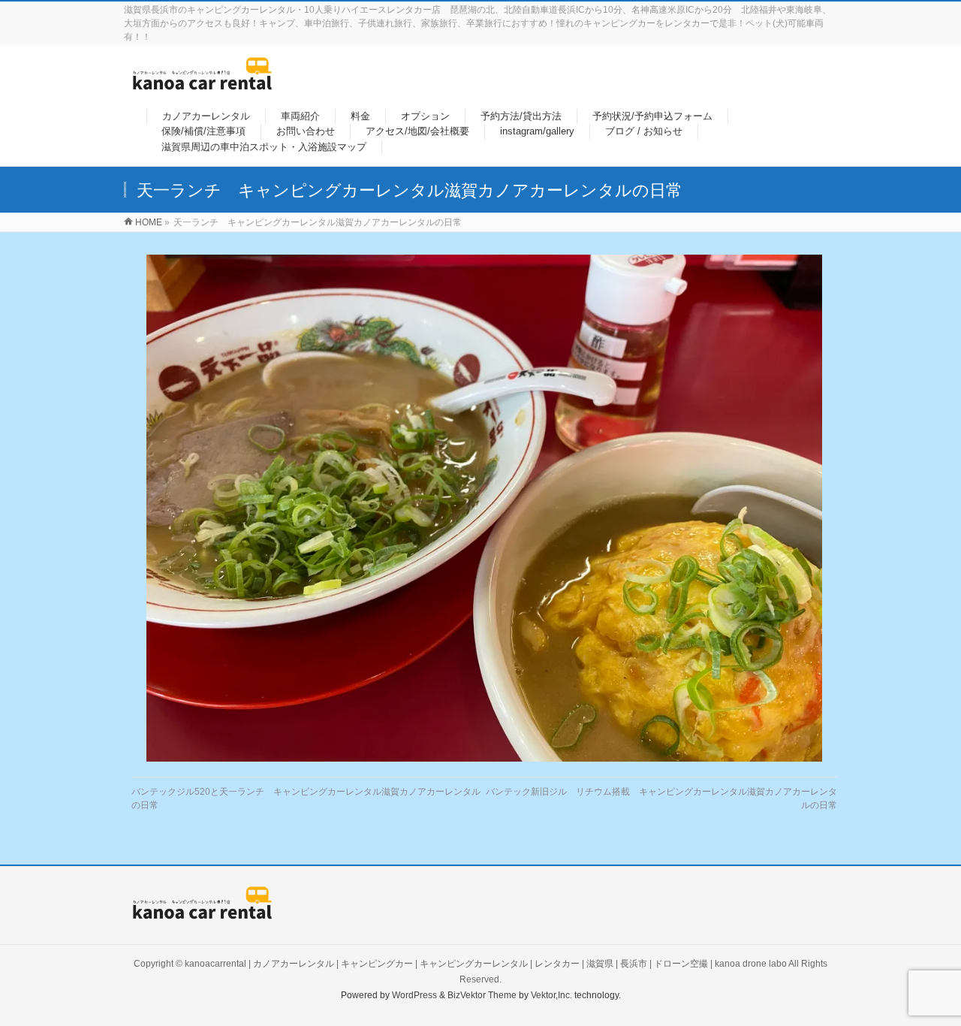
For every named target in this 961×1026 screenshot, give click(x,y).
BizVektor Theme (482, 995)
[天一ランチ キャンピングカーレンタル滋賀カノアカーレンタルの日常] (484, 508)
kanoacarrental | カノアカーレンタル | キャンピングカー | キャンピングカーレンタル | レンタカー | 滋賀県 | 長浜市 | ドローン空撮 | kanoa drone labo (486, 963)
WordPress (414, 995)
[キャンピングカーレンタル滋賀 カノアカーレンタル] (202, 82)
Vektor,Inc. (551, 995)
